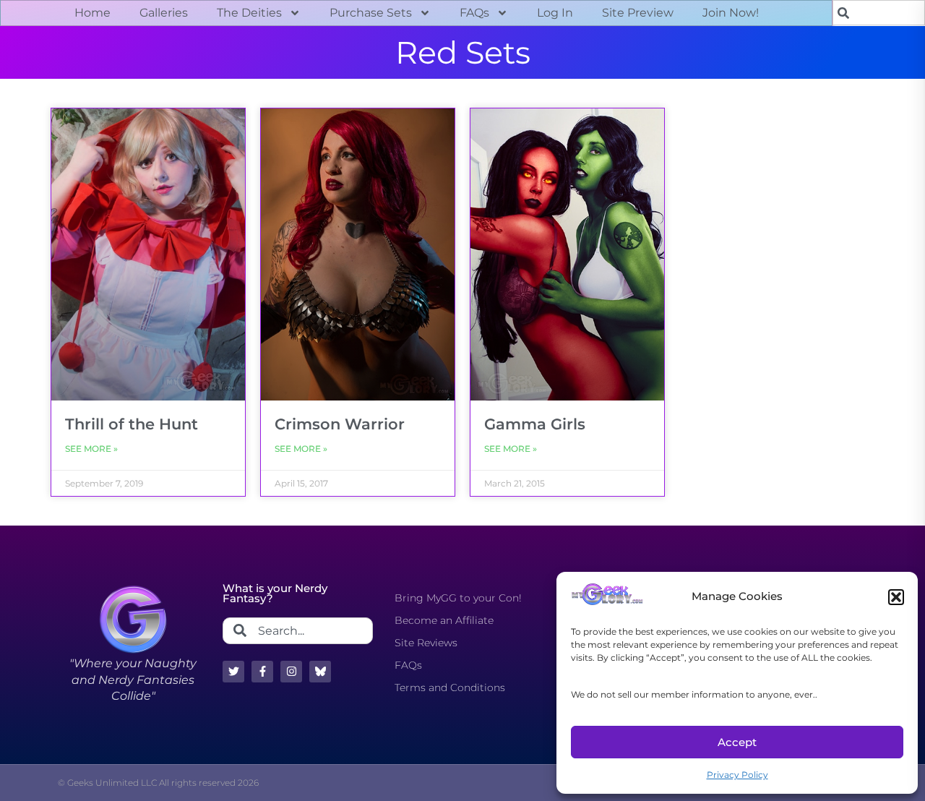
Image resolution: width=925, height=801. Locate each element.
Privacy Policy (737, 774)
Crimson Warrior (340, 424)
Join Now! (730, 13)
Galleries (163, 13)
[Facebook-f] (262, 671)
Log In (555, 13)
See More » (91, 448)
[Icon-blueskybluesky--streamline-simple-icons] (320, 671)
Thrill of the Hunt (131, 424)
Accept (737, 742)
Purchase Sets (371, 13)
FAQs (474, 13)
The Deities (249, 13)
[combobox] (878, 12)
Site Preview (638, 13)
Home (92, 13)
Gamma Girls (534, 424)
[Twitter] (233, 671)
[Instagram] (291, 671)
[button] (896, 597)
